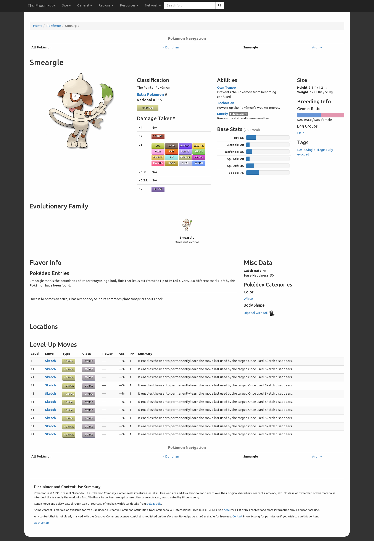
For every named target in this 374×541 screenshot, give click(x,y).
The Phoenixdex (41, 5)
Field (300, 133)
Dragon (185, 145)
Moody (222, 113)
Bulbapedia (154, 503)
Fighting (157, 136)
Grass (199, 151)
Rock (171, 163)
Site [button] (65, 5)
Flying (185, 151)
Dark (171, 145)
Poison (198, 157)
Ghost (158, 189)
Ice (171, 157)
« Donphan (171, 47)
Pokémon (53, 25)
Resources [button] (128, 5)
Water (199, 163)
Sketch (50, 361)
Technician (225, 103)
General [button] (83, 5)
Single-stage (315, 150)
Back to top (41, 522)
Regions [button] (104, 5)
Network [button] (152, 5)
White (248, 298)
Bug (157, 145)
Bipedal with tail (256, 313)
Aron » (317, 47)
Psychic (158, 163)
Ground (158, 157)
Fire (171, 151)
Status (89, 361)
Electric (198, 145)
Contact (237, 516)
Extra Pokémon (150, 94)
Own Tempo (226, 87)
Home (37, 25)
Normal (148, 108)
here (227, 510)
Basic (301, 150)
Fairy (158, 151)
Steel (185, 163)
